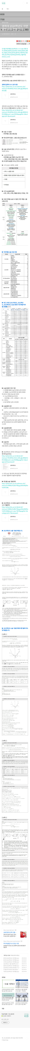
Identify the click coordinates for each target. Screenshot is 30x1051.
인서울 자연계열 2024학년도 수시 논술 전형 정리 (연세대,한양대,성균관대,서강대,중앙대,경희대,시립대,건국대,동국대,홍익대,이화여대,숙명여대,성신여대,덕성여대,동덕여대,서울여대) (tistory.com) (15, 53)
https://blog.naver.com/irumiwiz (11, 941)
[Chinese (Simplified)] (17, 41)
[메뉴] (27, 3)
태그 (8, 9)
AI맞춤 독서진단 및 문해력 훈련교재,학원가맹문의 (14, 946)
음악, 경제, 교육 (5, 1019)
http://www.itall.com (8, 930)
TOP (27, 1038)
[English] (19, 41)
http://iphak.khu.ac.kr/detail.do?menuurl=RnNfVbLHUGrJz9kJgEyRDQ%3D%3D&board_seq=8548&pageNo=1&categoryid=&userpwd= (15, 459)
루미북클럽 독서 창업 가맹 (11, 943)
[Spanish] (29, 41)
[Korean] (25, 41)
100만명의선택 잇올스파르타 (10, 932)
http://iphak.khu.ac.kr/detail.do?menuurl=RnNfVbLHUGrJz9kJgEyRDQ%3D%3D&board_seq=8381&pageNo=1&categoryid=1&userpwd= (15, 113)
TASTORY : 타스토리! (8, 1014)
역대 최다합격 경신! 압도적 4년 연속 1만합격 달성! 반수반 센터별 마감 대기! (10, 935)
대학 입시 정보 (7, 955)
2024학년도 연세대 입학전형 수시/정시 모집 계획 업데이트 (11, 968)
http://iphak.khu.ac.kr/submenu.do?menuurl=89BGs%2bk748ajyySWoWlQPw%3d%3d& (15, 485)
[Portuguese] (27, 41)
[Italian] (21, 41)
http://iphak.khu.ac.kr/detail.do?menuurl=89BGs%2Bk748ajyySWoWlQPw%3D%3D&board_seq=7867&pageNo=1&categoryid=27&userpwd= (15, 510)
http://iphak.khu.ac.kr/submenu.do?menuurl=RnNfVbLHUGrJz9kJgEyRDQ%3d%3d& (15, 88)
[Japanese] (23, 41)
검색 (23, 3)
